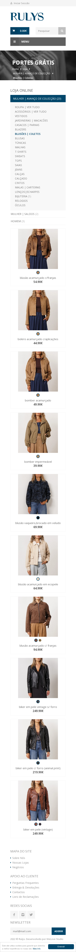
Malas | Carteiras (27, 187)
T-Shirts (20, 151)
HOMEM (18, 221)
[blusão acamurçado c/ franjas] (38, 617)
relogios (21, 200)
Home (15, 69)
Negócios (18, 867)
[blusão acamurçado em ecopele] (38, 555)
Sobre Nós (18, 858)
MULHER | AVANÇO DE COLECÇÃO (32, 73)
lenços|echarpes (27, 192)
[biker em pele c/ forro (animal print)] (38, 739)
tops (18, 160)
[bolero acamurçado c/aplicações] (38, 310)
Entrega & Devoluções (25, 887)
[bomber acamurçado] (38, 371)
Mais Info (37, 948)
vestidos (21, 116)
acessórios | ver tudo (30, 111)
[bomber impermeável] (38, 433)
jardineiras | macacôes (31, 120)
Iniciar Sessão (22, 3)
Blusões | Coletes (23, 78)
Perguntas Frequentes (25, 883)
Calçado (21, 178)
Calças (20, 174)
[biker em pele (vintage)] (38, 801)
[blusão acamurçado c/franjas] (38, 249)
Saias (18, 165)
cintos (20, 183)
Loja (25, 69)
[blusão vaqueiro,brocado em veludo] (38, 494)
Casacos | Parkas (27, 125)
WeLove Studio (54, 939)
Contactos (18, 892)
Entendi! (61, 946)
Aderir (58, 931)
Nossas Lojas (20, 862)
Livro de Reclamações (25, 897)
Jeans (18, 169)
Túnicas (20, 143)
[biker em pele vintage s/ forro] (38, 678)
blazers (20, 129)
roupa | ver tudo (27, 107)
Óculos (20, 205)
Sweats (20, 156)
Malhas (20, 147)
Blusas (20, 138)
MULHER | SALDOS (24, 214)
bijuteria (23, 196)
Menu (25, 41)
